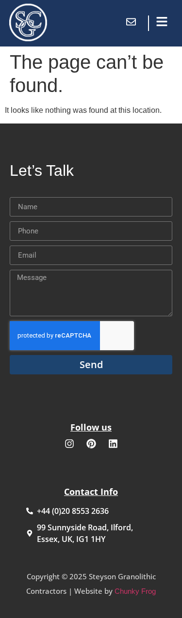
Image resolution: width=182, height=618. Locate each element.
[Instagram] (69, 443)
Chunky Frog (135, 591)
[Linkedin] (113, 443)
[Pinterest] (91, 443)
